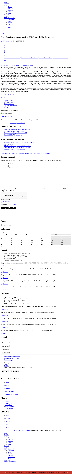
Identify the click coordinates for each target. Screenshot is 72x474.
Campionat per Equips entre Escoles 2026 (15, 133)
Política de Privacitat (24, 430)
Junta (9, 13)
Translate (13, 204)
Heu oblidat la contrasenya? (12, 356)
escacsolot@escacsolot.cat (17, 123)
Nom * (17, 189)
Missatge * (4, 189)
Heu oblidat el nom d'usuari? (12, 358)
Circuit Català (10, 104)
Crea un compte (8, 360)
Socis (9, 11)
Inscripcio (10, 24)
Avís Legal (14, 430)
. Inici (6, 364)
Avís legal (7, 460)
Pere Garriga (9, 100)
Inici (5, 2)
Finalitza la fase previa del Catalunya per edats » (37, 153)
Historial (10, 27)
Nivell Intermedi (9, 406)
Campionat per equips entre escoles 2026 (15, 131)
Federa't (6, 14)
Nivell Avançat (9, 408)
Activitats (10, 8)
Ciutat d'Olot (9, 102)
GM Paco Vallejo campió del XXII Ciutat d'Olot (17, 146)
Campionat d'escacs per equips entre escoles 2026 (18, 129)
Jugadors (10, 10)
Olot (4, 33)
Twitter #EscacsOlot (10, 391)
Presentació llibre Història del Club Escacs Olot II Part (19, 142)
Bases (9, 21)
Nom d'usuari (6, 343)
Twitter (7, 385)
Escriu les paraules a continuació (29, 191)
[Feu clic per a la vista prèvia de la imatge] (17, 65)
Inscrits (10, 22)
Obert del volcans (9, 144)
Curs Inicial (8, 401)
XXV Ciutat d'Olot (9, 18)
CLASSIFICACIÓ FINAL (8, 94)
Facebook (7, 382)
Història (10, 7)
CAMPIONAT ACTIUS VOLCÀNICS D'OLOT (18, 147)
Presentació (11, 19)
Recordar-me (5, 349)
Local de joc (11, 26)
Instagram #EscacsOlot (11, 394)
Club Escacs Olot (7, 41)
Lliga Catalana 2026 (9, 134)
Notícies (6, 3)
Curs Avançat (8, 403)
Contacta (6, 16)
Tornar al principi (5, 201)
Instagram (7, 388)
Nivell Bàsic (8, 405)
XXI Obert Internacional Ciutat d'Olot (14, 149)
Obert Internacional (11, 105)
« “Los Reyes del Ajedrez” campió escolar (12, 153)
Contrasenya (5, 346)
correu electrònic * (41, 189)
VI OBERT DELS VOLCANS (13, 136)
